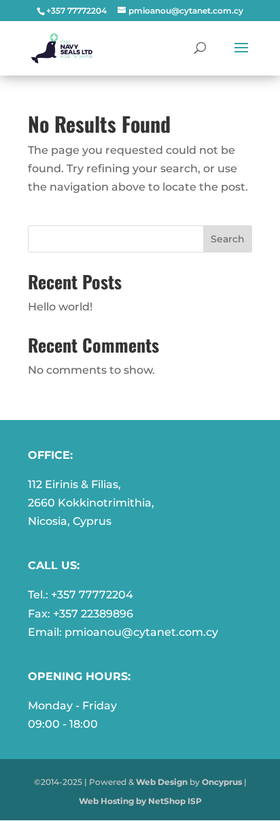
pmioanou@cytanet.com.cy (141, 632)
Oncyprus (222, 782)
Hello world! (60, 306)
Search (228, 239)
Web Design (162, 782)
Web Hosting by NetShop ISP (140, 801)
